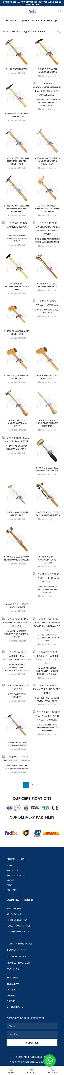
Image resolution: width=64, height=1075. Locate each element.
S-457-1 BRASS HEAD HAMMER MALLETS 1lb (17, 448)
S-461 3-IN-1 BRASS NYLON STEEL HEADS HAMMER (47, 589)
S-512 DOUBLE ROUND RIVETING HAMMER (17, 744)
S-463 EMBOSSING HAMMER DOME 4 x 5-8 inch (47, 637)
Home (5, 31)
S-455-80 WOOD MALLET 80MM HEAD (17, 377)
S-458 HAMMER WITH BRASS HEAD (17, 514)
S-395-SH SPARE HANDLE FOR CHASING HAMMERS (47, 240)
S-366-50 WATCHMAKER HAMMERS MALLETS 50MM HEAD (47, 102)
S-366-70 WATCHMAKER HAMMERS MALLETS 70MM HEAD (47, 161)
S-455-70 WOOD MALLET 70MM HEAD (47, 311)
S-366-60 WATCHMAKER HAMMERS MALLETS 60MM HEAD (17, 161)
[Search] (60, 11)
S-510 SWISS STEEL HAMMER (17, 696)
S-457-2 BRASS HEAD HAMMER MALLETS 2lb (47, 469)
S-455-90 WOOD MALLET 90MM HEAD (47, 377)
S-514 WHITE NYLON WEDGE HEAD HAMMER (17, 767)
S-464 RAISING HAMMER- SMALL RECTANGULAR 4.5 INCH (17, 667)
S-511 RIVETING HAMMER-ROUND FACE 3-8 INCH (47, 699)
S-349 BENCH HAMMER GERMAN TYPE (16, 115)
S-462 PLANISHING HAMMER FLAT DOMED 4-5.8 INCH (16, 634)
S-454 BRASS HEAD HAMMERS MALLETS (47, 285)
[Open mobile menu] (4, 11)
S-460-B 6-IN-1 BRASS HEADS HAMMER (16, 606)
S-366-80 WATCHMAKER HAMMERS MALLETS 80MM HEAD (17, 208)
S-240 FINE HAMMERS (17, 69)
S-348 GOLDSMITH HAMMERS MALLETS (47, 71)
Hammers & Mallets (17, 73)
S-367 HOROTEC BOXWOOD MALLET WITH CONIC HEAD (47, 208)
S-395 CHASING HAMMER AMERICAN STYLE (17, 238)
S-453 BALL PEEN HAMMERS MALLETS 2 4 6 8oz (17, 286)
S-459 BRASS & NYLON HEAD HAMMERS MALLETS (47, 514)
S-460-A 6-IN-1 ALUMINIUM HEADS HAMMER (47, 559)
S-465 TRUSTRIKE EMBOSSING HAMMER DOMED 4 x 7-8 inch (47, 671)
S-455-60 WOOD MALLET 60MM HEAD (17, 333)
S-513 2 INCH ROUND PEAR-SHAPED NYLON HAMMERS (47, 727)
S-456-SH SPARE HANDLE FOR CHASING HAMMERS (47, 423)
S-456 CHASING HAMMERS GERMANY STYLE (17, 423)
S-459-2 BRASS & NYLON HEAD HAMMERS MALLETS (16, 558)
